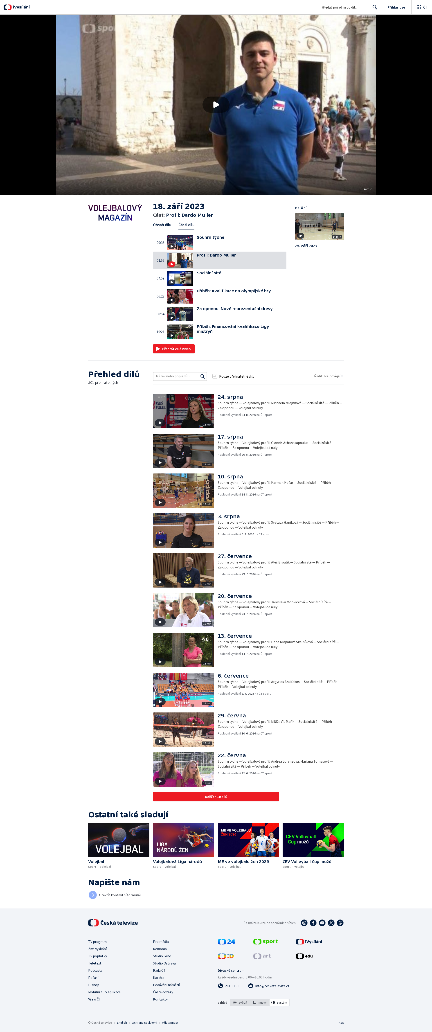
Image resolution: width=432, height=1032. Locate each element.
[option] (240, 1002)
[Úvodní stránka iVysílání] (21, 7)
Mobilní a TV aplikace (104, 992)
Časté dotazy (163, 992)
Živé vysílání (97, 948)
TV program (97, 941)
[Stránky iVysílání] (309, 943)
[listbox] (260, 1002)
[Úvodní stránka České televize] (113, 922)
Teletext (94, 963)
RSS (341, 1023)
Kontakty (160, 999)
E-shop (93, 984)
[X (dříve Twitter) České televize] (331, 922)
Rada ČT (159, 970)
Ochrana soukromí (144, 1023)
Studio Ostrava (164, 963)
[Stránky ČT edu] (304, 957)
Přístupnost (170, 1023)
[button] (216, 105)
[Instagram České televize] (304, 922)
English (122, 1023)
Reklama (160, 948)
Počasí (93, 977)
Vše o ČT (94, 999)
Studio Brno (162, 956)
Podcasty (95, 970)
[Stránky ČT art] (262, 957)
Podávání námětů (166, 984)
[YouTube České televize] (322, 922)
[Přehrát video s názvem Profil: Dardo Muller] (216, 105)
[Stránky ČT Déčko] (226, 957)
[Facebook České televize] (313, 922)
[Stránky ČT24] (226, 943)
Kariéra (158, 977)
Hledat (375, 7)
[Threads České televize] (340, 922)
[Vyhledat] (202, 376)
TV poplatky (97, 956)
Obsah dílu (162, 224)
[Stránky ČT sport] (265, 943)
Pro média (161, 941)
